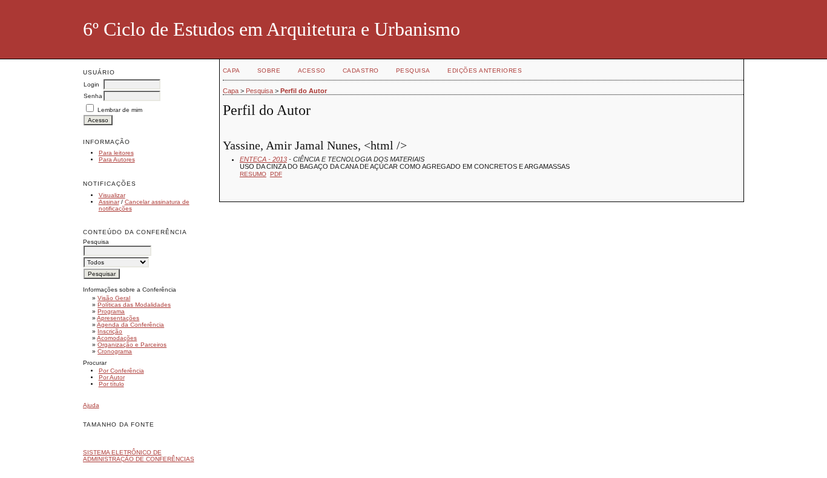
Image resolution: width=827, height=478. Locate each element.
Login (91, 84)
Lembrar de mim (119, 109)
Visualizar (112, 195)
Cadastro (361, 70)
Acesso (312, 70)
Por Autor (112, 377)
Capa (231, 70)
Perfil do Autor (303, 90)
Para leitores (116, 152)
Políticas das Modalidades (134, 304)
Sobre (269, 70)
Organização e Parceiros (131, 344)
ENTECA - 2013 (263, 159)
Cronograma (114, 351)
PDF (276, 174)
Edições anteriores (484, 70)
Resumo (253, 174)
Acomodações (117, 338)
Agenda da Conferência (130, 324)
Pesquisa (413, 70)
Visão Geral (113, 298)
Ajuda (91, 405)
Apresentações (118, 318)
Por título (111, 384)
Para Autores (117, 159)
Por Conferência (121, 370)
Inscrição (109, 331)
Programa (111, 311)
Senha (93, 96)
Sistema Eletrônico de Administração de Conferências (138, 455)
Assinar (109, 201)
